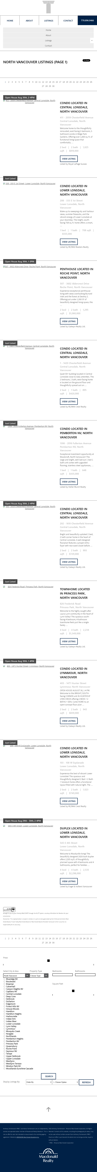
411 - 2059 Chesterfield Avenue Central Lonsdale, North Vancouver (76, 121)
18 (64, 82)
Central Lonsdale (13, 994)
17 (60, 82)
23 (81, 82)
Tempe (9, 1053)
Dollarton (10, 1001)
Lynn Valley (11, 1026)
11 (40, 82)
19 (67, 82)
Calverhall (10, 986)
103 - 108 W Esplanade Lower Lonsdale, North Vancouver (72, 766)
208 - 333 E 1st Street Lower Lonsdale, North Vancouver (72, 204)
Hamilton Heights (14, 1013)
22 (77, 82)
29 (50, 86)
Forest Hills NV (12, 1006)
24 (84, 82)
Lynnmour (10, 1028)
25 (88, 82)
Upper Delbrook (13, 1056)
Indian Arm (11, 1018)
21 (74, 82)
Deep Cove (11, 996)
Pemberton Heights (14, 1038)
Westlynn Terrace (13, 1063)
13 (46, 82)
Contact (48, 45)
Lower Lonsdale (13, 1023)
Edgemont (10, 1003)
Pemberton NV (12, 1041)
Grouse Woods (12, 1008)
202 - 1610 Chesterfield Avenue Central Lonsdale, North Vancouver (76, 527)
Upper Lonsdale (13, 1058)
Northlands (11, 1036)
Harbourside (11, 1016)
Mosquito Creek (13, 1031)
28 (46, 86)
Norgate (9, 1033)
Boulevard (10, 981)
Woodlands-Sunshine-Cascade (19, 1068)
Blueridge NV (12, 979)
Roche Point (11, 1048)
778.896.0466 (87, 20)
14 (50, 82)
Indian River (11, 1021)
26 (91, 82)
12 (43, 82)
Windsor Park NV (13, 1066)
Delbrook (10, 998)
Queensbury (11, 1046)
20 (70, 82)
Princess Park (12, 1043)
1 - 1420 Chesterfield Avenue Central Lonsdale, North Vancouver (75, 366)
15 (53, 82)
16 (57, 82)
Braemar (10, 984)
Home (48, 30)
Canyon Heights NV (14, 989)
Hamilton (10, 1011)
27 (43, 86)
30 (53, 86)
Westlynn (10, 1061)
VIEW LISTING (69, 158)
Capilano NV (11, 991)
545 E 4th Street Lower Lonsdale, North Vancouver (72, 846)
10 (36, 82)
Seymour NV (11, 1051)
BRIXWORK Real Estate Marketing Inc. (28, 1137)
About (48, 35)
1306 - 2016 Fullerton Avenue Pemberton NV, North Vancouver (75, 447)
